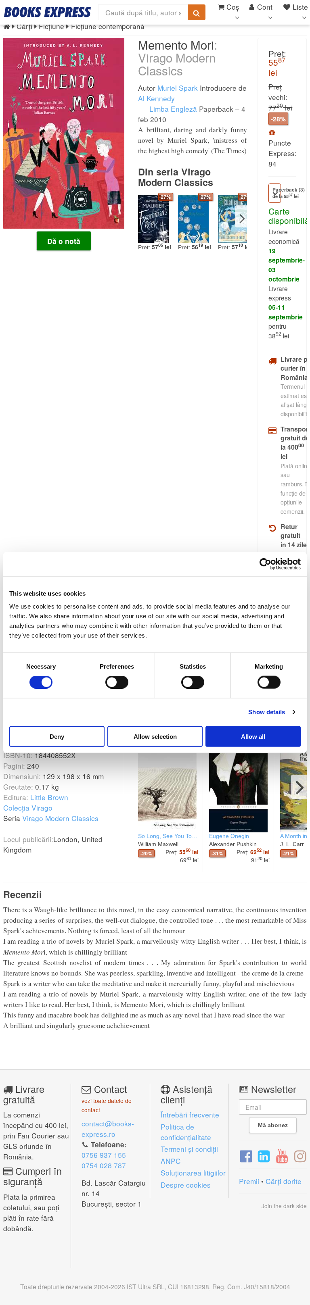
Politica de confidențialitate (186, 1132)
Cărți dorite (284, 1181)
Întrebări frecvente (190, 1114)
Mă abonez (273, 1125)
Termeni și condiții (189, 1149)
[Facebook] (246, 1155)
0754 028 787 (104, 1165)
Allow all (253, 736)
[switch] (116, 682)
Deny (57, 736)
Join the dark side (284, 1206)
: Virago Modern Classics (177, 57)
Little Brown (49, 797)
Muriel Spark (177, 88)
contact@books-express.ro (108, 1128)
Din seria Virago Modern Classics (175, 177)
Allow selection (155, 736)
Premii (249, 1181)
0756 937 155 (104, 1155)
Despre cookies (186, 1185)
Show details (266, 712)
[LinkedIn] (264, 1155)
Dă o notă (63, 241)
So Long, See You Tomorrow (168, 836)
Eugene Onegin (229, 836)
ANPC (171, 1161)
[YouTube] (282, 1155)
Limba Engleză (172, 109)
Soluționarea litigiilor (193, 1172)
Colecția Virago (27, 808)
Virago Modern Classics (60, 818)
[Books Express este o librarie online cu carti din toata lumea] (47, 12)
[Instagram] (300, 1155)
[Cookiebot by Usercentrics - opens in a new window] (265, 564)
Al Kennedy (156, 98)
